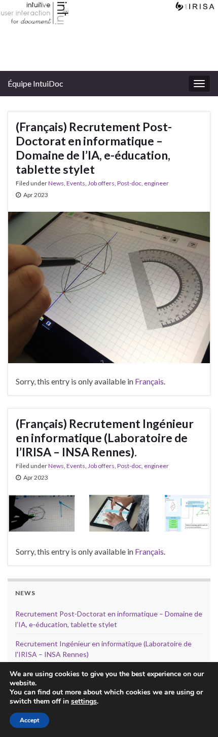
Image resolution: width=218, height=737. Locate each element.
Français (149, 381)
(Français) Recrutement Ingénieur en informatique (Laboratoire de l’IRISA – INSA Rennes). (105, 437)
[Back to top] (195, 714)
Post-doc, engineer (143, 183)
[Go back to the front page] (109, 35)
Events (75, 183)
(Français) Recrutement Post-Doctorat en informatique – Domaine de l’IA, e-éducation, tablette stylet (94, 148)
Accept (29, 720)
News (56, 183)
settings (84, 701)
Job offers (101, 183)
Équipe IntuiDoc (35, 83)
